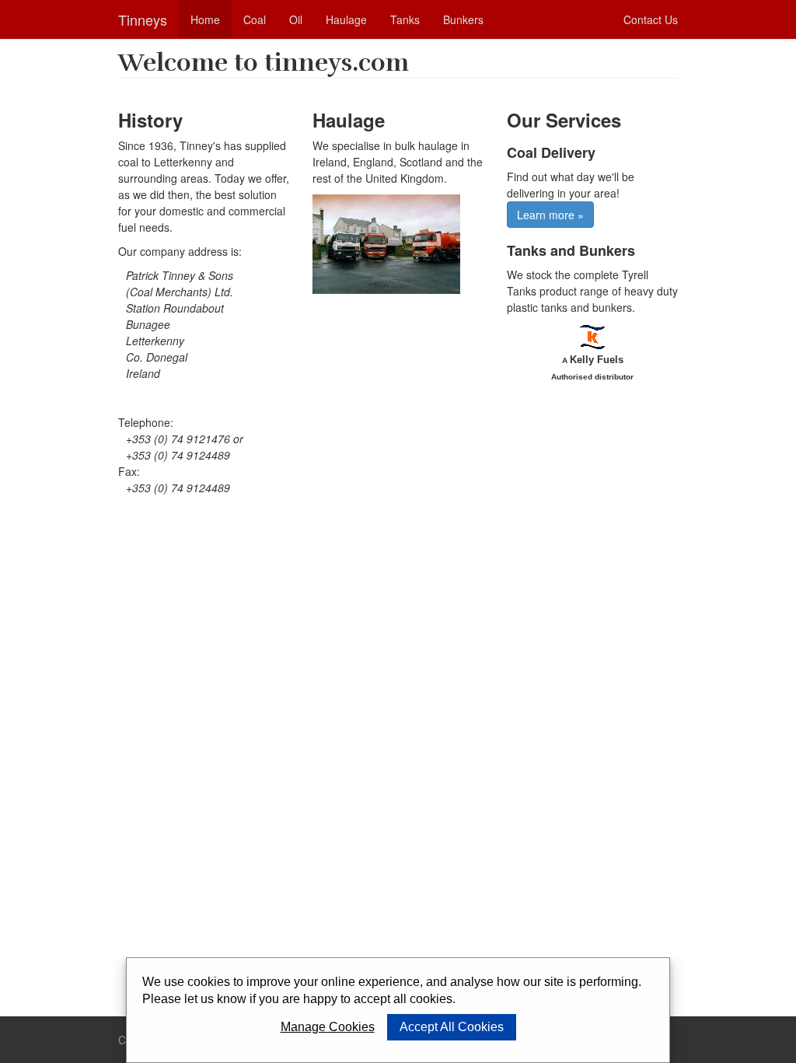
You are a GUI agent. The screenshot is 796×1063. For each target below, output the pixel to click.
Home (205, 19)
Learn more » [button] (550, 214)
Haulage (346, 19)
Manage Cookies (328, 1026)
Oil (295, 19)
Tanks (405, 19)
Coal (254, 19)
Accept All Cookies (452, 1026)
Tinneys (142, 19)
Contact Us (650, 19)
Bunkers (463, 19)
